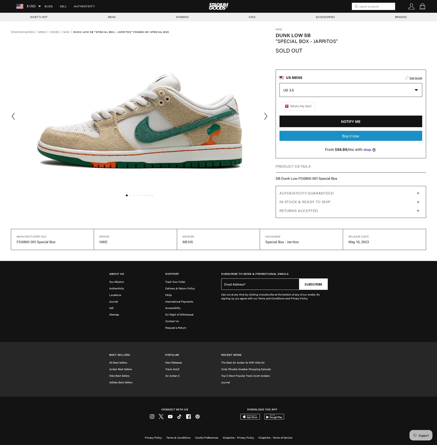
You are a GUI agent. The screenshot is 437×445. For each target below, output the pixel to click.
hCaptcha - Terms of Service (275, 437)
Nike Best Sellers (119, 376)
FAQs (168, 295)
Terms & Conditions (178, 437)
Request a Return (175, 328)
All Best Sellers (118, 362)
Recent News (231, 355)
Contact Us (172, 321)
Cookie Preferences (206, 437)
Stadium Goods (23, 32)
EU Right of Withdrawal (179, 314)
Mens (42, 32)
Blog (49, 6)
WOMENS (182, 17)
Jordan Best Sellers (120, 369)
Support (172, 274)
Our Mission (116, 282)
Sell (63, 6)
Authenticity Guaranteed (306, 193)
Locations (115, 295)
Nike (66, 32)
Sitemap (114, 314)
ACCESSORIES (325, 17)
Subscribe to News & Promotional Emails (255, 274)
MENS (112, 17)
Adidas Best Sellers (120, 382)
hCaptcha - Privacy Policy (238, 437)
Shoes (54, 32)
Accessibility (172, 308)
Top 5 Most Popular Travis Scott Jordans (245, 376)
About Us (116, 274)
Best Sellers (119, 355)
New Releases (173, 362)
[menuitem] (48, 6)
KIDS (252, 17)
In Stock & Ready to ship (304, 201)
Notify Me (351, 121)
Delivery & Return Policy (180, 288)
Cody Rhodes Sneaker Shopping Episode (246, 369)
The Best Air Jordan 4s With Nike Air (243, 362)
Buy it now (350, 136)
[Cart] (422, 6)
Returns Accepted (298, 210)
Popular (172, 355)
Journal (113, 301)
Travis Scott (172, 369)
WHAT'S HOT (39, 17)
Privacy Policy (153, 437)
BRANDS (401, 17)
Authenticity (84, 6)
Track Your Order (175, 282)
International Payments (179, 301)
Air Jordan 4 (172, 376)
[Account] (411, 6)
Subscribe (313, 284)
